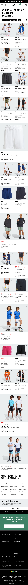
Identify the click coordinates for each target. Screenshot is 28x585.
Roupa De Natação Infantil (23, 492)
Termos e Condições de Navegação (7, 557)
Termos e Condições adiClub (6, 566)
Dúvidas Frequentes (18, 534)
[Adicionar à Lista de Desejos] (12, 25)
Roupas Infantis (5, 486)
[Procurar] (22, 5)
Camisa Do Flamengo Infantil (21, 486)
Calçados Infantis (21, 495)
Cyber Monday (5, 545)
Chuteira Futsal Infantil (13, 495)
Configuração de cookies (7, 551)
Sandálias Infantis (3, 495)
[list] (12, 20)
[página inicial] (14, 5)
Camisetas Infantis (12, 489)
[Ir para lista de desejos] (5, 5)
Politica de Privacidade (19, 561)
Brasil (16, 571)
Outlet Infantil (22, 489)
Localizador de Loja (6, 534)
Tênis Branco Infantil (22, 481)
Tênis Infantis (4, 489)
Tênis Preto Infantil (21, 484)
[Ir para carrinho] (25, 5)
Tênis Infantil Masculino (4, 484)
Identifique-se (8, 511)
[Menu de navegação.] (2, 5)
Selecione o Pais (5, 561)
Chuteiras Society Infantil (13, 492)
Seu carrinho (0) (19, 511)
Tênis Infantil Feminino (4, 492)
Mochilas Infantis (3, 481)
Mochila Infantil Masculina (13, 484)
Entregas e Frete (5, 541)
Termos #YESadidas (18, 565)
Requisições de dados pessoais (18, 552)
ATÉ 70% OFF (17, 541)
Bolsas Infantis (13, 486)
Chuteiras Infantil (12, 481)
